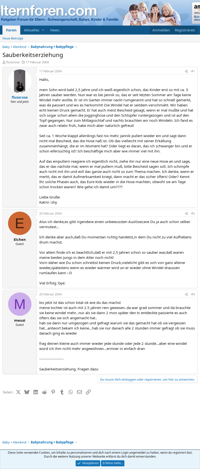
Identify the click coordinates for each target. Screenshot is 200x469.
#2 (193, 213)
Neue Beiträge (12, 38)
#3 (193, 294)
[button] (43, 30)
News (55, 30)
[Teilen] (186, 71)
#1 (193, 71)
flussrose (13, 62)
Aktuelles (31, 30)
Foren (11, 30)
